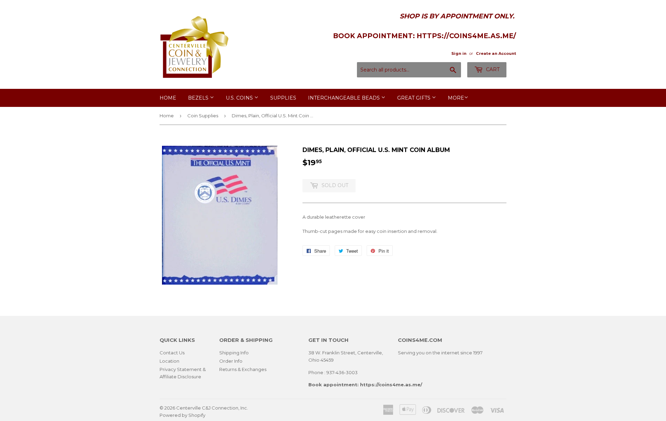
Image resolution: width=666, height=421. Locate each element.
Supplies (283, 98)
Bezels (199, 98)
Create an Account (496, 53)
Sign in (459, 53)
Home (168, 98)
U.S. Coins (240, 98)
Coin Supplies (202, 115)
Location (169, 361)
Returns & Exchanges (242, 369)
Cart (492, 69)
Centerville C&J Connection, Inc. (212, 408)
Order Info (230, 361)
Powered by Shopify (182, 415)
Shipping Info (234, 352)
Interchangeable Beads (344, 98)
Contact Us (172, 352)
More (456, 98)
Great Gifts (414, 98)
